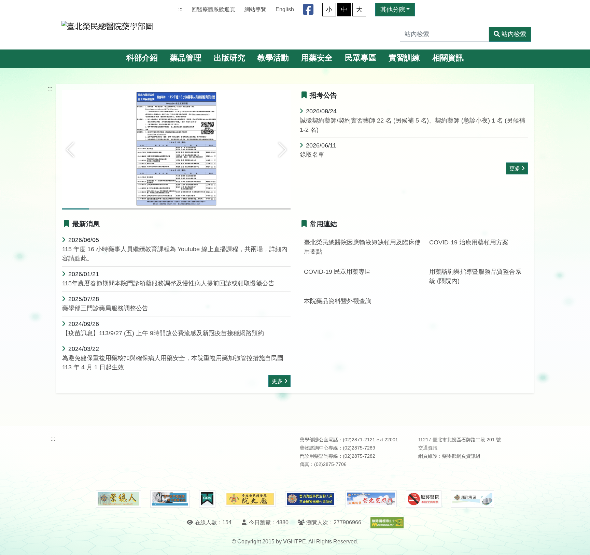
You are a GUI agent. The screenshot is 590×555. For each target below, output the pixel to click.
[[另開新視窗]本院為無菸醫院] (423, 499)
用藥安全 (317, 58)
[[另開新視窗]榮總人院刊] (118, 499)
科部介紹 (142, 58)
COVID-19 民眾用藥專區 (337, 271)
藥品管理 (185, 58)
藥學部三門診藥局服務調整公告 (105, 308)
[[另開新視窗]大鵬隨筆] (371, 498)
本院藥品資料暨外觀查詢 (337, 301)
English (285, 9)
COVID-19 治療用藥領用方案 (468, 242)
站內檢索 (514, 34)
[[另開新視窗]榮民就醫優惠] (170, 499)
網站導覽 (255, 9)
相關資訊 (448, 58)
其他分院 (392, 9)
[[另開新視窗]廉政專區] (472, 499)
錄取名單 (312, 154)
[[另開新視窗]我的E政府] (207, 499)
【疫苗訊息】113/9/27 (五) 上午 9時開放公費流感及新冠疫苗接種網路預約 (163, 333)
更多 (514, 168)
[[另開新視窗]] (176, 149)
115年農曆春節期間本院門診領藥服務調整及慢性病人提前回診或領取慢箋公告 (168, 283)
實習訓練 (404, 58)
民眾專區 (360, 58)
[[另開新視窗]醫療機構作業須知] (310, 499)
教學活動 (273, 58)
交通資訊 (427, 448)
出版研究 (229, 58)
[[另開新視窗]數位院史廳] (250, 499)
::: (180, 9)
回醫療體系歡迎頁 (213, 9)
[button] (70, 149)
